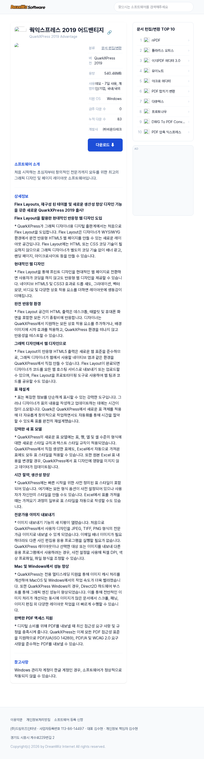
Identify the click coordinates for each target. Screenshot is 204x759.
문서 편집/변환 (112, 48)
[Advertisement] (163, 183)
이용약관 (16, 720)
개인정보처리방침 (38, 720)
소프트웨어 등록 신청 (68, 720)
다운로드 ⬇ (105, 144)
